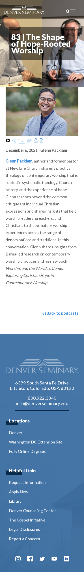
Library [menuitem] (15, 501)
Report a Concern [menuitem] (24, 538)
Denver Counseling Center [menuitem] (32, 510)
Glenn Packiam (19, 160)
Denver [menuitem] (15, 432)
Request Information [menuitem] (27, 482)
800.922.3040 (42, 398)
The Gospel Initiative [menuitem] (27, 519)
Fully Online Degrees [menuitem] (27, 451)
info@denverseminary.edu (42, 403)
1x (21, 141)
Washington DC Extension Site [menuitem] (35, 441)
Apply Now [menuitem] (18, 491)
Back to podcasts (62, 313)
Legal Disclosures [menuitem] (24, 529)
